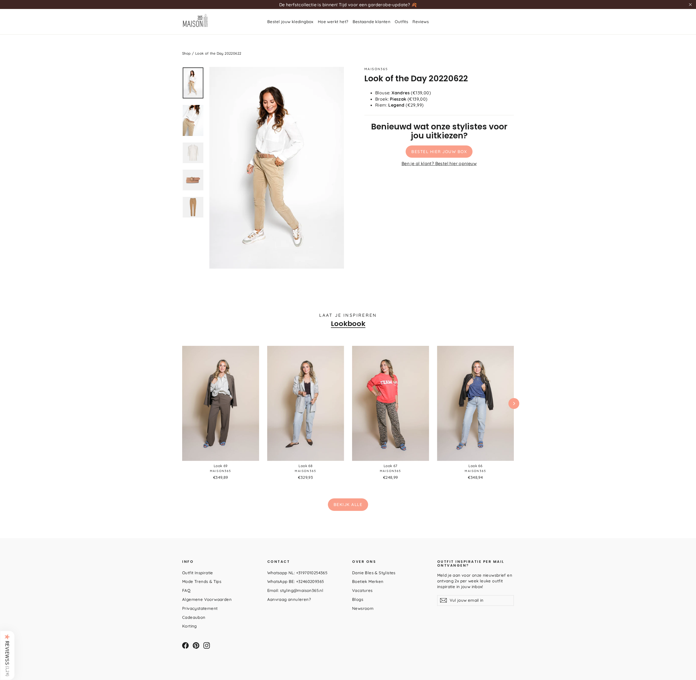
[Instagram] (206, 645)
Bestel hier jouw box (439, 151)
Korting (189, 626)
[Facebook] (185, 645)
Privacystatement (199, 608)
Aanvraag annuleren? (289, 599)
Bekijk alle (348, 504)
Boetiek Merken (368, 581)
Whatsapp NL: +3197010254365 (297, 572)
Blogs (357, 599)
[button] (7, 655)
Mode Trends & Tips (201, 581)
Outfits (401, 21)
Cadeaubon (194, 617)
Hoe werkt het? (333, 21)
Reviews (420, 21)
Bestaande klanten (372, 21)
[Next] (513, 403)
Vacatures (362, 590)
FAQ (186, 590)
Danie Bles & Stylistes (374, 572)
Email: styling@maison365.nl (295, 590)
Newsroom (363, 608)
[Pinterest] (196, 645)
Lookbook (348, 323)
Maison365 (376, 69)
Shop (186, 53)
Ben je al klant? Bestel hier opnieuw (439, 163)
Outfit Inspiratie (197, 572)
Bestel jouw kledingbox (290, 21)
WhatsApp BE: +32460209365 (295, 581)
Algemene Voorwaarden (207, 599)
